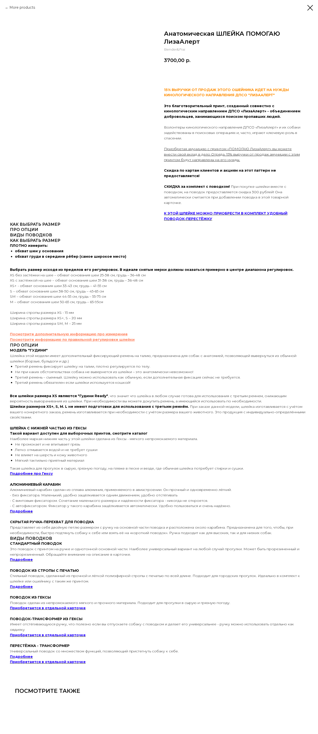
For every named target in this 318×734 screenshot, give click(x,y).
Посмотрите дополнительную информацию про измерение (69, 334)
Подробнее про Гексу (31, 473)
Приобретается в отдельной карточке (48, 608)
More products (22, 7)
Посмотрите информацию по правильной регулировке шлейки (72, 339)
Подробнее (21, 511)
